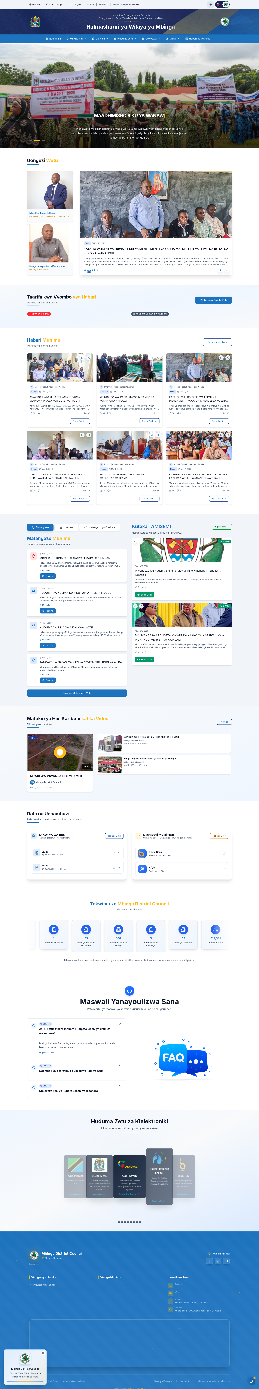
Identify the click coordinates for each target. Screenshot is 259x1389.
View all (224, 718)
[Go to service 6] (134, 1218)
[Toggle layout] (43, 1353)
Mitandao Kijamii (56, 4)
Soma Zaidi (86, 265)
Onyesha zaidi (46, 1049)
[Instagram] (218, 1257)
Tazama (49, 572)
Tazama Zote (114, 832)
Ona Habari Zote (217, 338)
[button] (76, 1034)
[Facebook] (209, 1257)
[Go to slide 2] (37, 140)
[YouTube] (226, 1257)
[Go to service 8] (140, 1218)
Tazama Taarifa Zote (215, 296)
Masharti (184, 1377)
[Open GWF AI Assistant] (251, 1381)
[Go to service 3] (125, 1218)
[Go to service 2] (122, 1218)
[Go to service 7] (137, 1218)
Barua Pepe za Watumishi (128, 4)
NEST (105, 4)
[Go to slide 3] (43, 140)
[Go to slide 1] (30, 140)
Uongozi (77, 4)
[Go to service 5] (131, 1218)
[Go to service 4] (128, 1218)
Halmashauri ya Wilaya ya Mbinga (213, 1377)
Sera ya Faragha (163, 1377)
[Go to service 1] (119, 1218)
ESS (92, 4)
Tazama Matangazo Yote (77, 689)
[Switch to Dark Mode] (210, 4)
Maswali (36, 4)
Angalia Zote (220, 523)
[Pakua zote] (114, 849)
